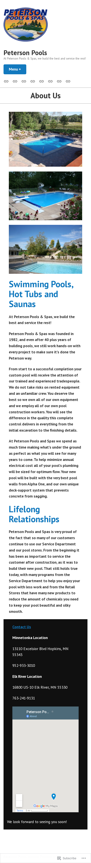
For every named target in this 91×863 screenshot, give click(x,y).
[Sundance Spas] (32, 81)
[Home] (7, 81)
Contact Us (21, 626)
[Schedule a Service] (50, 81)
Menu (17, 69)
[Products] (41, 81)
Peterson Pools (25, 52)
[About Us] (15, 81)
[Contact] (67, 81)
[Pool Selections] (23, 81)
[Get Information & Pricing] (59, 81)
